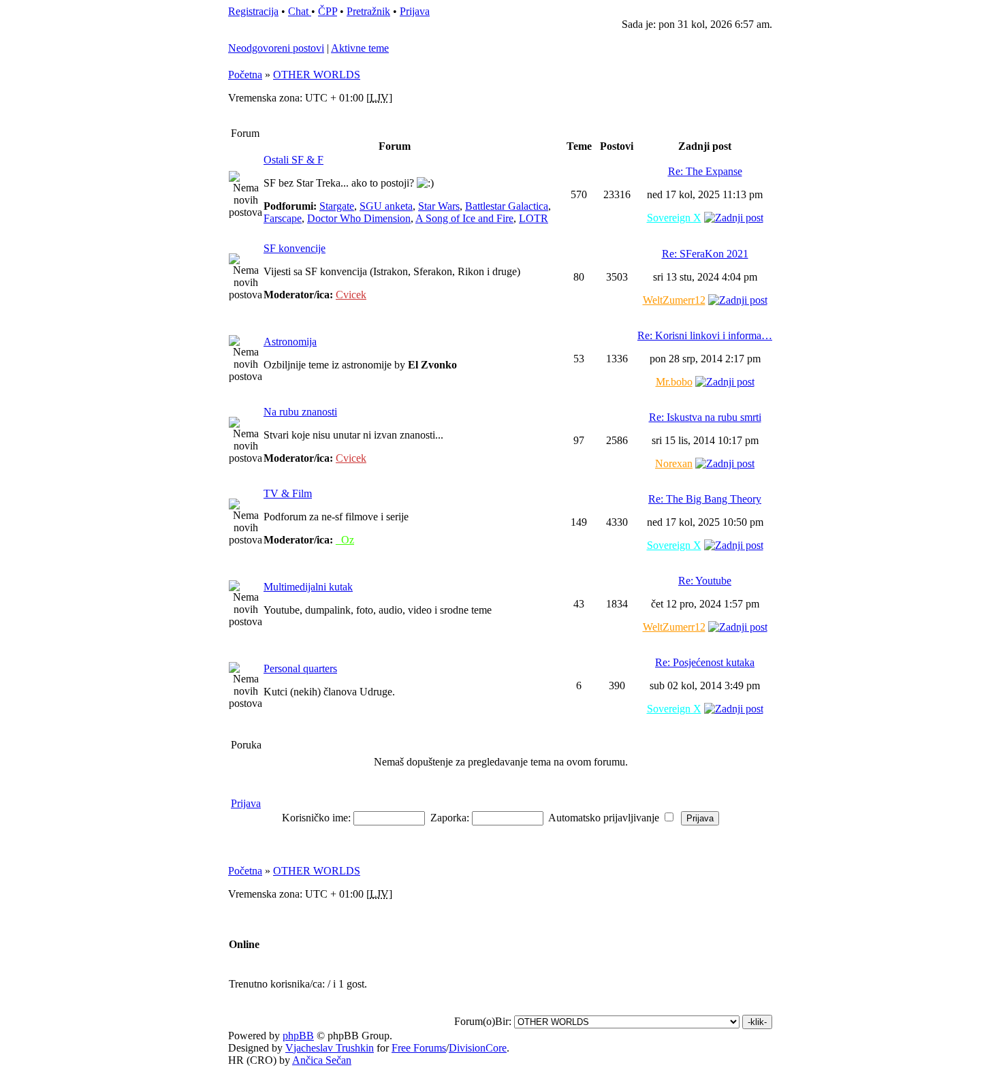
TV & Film (288, 493)
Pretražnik (368, 11)
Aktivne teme (360, 48)
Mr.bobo (674, 382)
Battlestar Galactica (506, 206)
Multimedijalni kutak (308, 587)
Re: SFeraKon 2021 (705, 253)
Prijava (415, 11)
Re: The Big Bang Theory (704, 499)
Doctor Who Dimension (359, 218)
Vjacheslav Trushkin (329, 1048)
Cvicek (351, 294)
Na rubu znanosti (300, 411)
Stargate (336, 206)
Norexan (674, 463)
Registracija (253, 11)
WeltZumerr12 (674, 300)
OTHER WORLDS (316, 74)
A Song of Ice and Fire (464, 218)
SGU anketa (386, 206)
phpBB (298, 1035)
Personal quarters (300, 668)
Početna (245, 74)
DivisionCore (478, 1048)
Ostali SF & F (293, 159)
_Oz (345, 540)
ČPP (327, 11)
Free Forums (419, 1048)
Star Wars (439, 206)
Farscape (283, 218)
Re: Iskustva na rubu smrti (705, 417)
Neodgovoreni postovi (276, 48)
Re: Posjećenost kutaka (704, 662)
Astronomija (290, 341)
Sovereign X (674, 217)
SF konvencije (294, 248)
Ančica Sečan (321, 1060)
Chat (299, 11)
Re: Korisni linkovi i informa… (704, 335)
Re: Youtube (704, 580)
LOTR (533, 218)
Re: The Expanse (705, 171)
